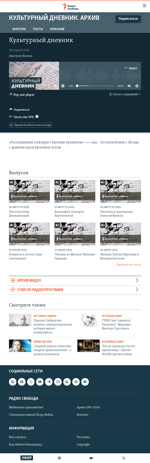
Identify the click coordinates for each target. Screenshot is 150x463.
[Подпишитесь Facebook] (21, 382)
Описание (57, 29)
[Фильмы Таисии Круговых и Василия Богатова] (120, 233)
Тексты (38, 29)
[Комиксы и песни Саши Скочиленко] (29, 233)
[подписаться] (85, 382)
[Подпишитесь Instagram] (58, 382)
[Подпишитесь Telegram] (49, 382)
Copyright (83, 444)
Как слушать (17, 437)
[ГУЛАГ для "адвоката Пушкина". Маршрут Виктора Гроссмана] (88, 320)
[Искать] (123, 458)
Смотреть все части (128, 264)
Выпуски (19, 29)
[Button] (19, 110)
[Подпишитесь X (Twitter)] (31, 382)
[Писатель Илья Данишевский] (29, 191)
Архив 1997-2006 (88, 407)
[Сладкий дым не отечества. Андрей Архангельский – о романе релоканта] (20, 346)
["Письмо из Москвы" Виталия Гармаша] (74, 233)
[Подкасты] (76, 382)
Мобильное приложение (26, 407)
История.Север (112, 316)
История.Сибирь (45, 316)
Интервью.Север (113, 341)
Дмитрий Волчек (21, 56)
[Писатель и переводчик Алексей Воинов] (120, 191)
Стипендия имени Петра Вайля (31, 414)
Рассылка (83, 437)
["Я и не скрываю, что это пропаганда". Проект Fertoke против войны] (88, 346)
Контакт (82, 414)
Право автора (43, 341)
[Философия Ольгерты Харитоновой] (74, 191)
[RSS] (67, 382)
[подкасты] (59, 458)
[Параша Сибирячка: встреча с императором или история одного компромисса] (20, 320)
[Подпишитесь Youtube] (40, 382)
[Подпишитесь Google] (12, 382)
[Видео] (91, 458)
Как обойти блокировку (25, 444)
